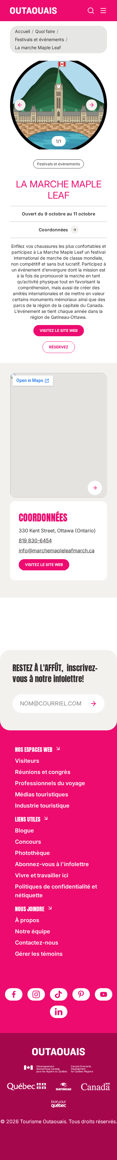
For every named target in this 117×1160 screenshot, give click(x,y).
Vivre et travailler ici (41, 875)
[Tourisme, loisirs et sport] (26, 1086)
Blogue (24, 830)
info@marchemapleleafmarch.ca (57, 550)
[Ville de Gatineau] (63, 1086)
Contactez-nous (36, 942)
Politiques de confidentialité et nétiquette (56, 890)
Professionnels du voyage (50, 783)
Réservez (58, 347)
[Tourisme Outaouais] (58, 1051)
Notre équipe (32, 931)
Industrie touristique (42, 805)
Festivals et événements (39, 39)
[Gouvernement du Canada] (95, 1086)
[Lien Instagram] (36, 994)
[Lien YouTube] (103, 994)
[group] (58, 105)
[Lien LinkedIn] (58, 1012)
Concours (28, 841)
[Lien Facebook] (13, 994)
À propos (27, 920)
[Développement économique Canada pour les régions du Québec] (58, 1069)
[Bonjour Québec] (58, 1104)
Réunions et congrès (43, 772)
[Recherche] (91, 10)
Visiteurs (27, 760)
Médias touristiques (41, 794)
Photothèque (32, 853)
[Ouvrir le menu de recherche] (103, 10)
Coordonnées (53, 229)
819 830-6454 (35, 540)
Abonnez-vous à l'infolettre (52, 864)
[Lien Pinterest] (81, 994)
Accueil (22, 31)
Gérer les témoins (39, 953)
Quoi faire (45, 31)
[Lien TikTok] (58, 994)
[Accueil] (33, 10)
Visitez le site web (59, 330)
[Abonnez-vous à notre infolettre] (93, 703)
